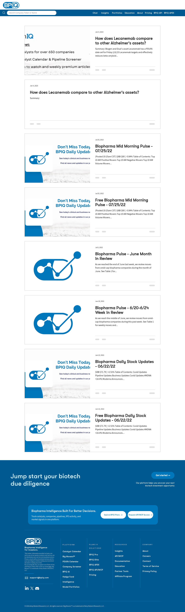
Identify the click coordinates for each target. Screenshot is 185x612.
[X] (32, 588)
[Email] (26, 578)
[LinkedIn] (27, 588)
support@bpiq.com (39, 577)
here (50, 566)
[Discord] (37, 588)
